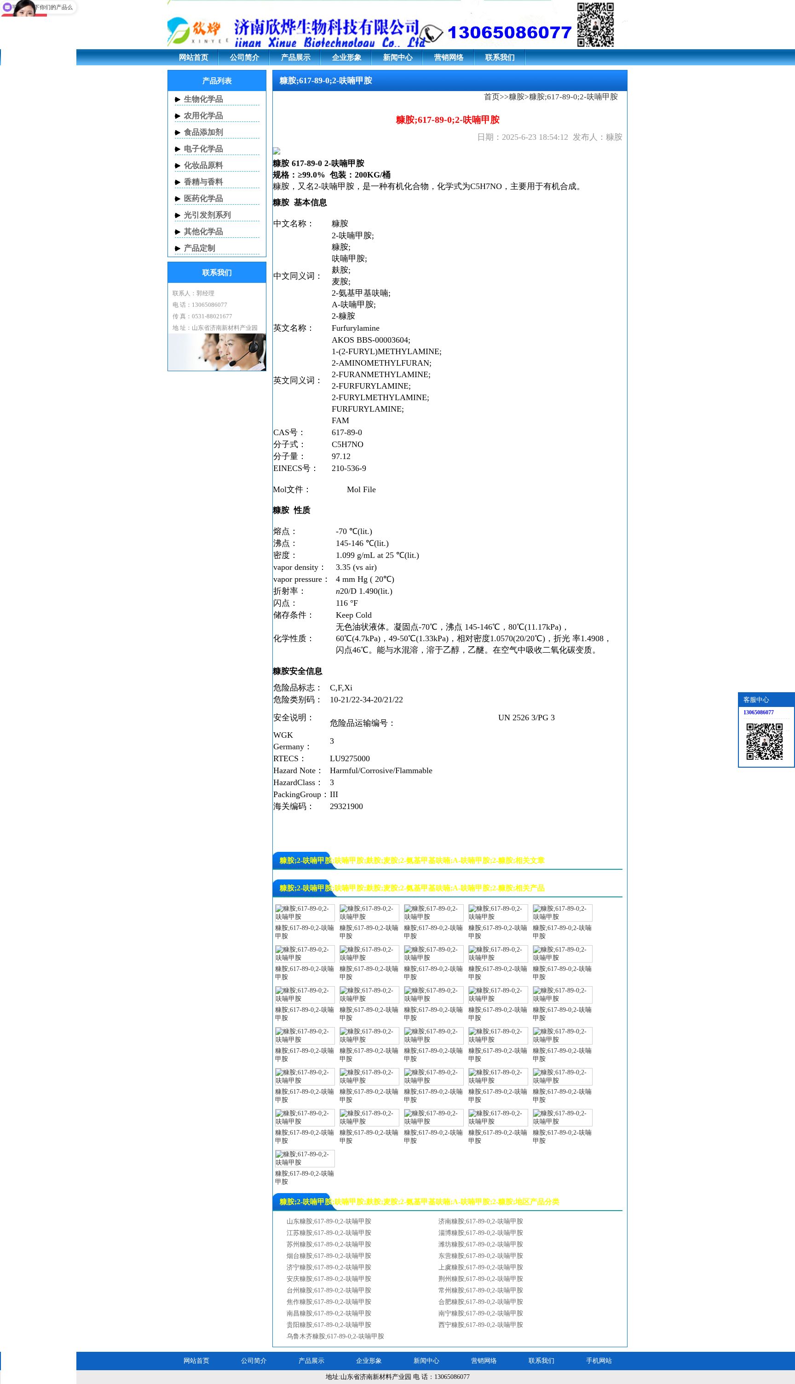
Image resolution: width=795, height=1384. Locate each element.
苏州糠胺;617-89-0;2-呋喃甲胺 (329, 1244)
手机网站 (599, 1360)
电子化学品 (203, 148)
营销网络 (449, 57)
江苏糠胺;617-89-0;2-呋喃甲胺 (329, 1232)
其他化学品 (203, 231)
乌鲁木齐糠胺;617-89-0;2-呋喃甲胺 (335, 1336)
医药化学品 (203, 198)
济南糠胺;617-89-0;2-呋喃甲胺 (480, 1221)
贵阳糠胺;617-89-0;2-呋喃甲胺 (329, 1324)
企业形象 (347, 57)
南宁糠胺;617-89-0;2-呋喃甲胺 (480, 1313)
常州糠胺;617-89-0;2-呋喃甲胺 (480, 1290)
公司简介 (244, 57)
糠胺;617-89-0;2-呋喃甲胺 (304, 932)
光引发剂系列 (207, 215)
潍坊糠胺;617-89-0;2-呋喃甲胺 (480, 1244)
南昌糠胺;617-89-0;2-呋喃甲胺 (329, 1313)
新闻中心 (398, 57)
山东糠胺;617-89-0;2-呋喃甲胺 (329, 1221)
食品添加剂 (203, 132)
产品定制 (199, 248)
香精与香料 (203, 182)
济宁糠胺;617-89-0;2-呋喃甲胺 (329, 1267)
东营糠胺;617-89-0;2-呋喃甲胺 (480, 1255)
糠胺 (516, 96)
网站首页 (193, 57)
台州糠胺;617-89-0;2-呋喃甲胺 (329, 1290)
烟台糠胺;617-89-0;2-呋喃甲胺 (329, 1255)
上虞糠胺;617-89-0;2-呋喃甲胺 (480, 1267)
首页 (492, 96)
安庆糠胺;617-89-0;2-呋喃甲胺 (329, 1278)
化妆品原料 (203, 165)
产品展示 (296, 57)
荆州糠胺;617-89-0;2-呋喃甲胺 (480, 1278)
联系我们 (500, 57)
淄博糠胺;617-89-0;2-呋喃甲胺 (480, 1232)
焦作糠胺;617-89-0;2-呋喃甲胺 (329, 1301)
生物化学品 (203, 99)
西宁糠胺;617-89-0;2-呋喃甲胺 (480, 1324)
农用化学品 (203, 115)
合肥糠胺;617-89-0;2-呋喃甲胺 (480, 1301)
